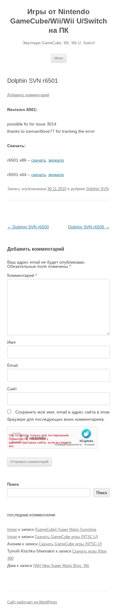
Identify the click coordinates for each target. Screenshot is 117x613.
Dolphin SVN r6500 (28, 226)
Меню (58, 58)
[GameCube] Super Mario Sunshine (65, 529)
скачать (38, 160)
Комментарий (22, 275)
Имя (11, 342)
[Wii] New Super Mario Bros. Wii (61, 565)
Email (12, 365)
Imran (12, 529)
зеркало (56, 160)
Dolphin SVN (97, 189)
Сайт (12, 388)
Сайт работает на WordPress (32, 602)
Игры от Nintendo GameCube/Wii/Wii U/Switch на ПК (58, 21)
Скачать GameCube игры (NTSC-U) (66, 536)
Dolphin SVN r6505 (89, 226)
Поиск (13, 484)
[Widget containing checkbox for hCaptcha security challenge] (52, 437)
